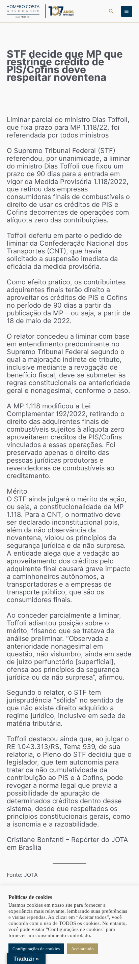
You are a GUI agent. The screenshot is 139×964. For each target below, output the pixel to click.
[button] (111, 11)
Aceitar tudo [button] (82, 948)
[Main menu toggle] (126, 11)
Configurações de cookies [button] (36, 948)
